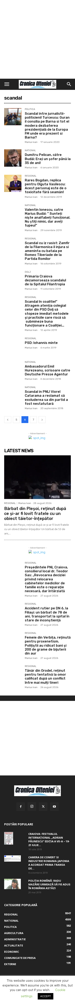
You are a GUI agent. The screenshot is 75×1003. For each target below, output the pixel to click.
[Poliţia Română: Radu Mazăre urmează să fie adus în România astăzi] (12, 884)
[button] (6, 84)
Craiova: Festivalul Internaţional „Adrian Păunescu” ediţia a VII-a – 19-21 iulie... (49, 839)
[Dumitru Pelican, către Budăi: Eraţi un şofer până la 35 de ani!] (12, 157)
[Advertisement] (37, 39)
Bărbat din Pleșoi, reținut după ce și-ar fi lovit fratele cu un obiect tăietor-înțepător (35, 513)
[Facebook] (20, 807)
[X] (43, 807)
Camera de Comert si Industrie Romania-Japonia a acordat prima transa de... (48, 862)
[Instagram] (32, 806)
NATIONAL (30, 150)
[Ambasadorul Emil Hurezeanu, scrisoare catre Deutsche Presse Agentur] (12, 369)
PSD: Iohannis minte (41, 343)
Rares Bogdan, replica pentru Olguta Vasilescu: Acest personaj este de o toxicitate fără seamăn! (45, 186)
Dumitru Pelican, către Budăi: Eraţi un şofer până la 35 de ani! (48, 159)
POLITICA (30, 109)
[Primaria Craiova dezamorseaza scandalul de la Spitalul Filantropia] (12, 279)
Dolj (28, 272)
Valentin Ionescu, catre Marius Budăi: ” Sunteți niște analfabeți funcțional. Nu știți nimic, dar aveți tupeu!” (47, 218)
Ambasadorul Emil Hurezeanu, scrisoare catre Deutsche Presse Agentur (47, 370)
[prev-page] (7, 419)
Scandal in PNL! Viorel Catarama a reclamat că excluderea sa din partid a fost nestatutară (46, 398)
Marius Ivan (31, 142)
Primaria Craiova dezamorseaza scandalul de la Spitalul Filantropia (45, 280)
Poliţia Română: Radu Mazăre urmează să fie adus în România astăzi (49, 884)
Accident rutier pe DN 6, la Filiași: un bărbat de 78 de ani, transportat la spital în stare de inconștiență (47, 614)
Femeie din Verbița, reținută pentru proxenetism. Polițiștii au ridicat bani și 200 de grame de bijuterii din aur (48, 645)
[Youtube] (54, 807)
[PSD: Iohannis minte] (12, 345)
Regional (30, 176)
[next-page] (42, 419)
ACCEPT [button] (45, 996)
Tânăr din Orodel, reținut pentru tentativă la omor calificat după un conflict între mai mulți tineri (45, 677)
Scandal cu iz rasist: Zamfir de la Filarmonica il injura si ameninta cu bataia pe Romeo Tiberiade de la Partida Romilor (47, 251)
